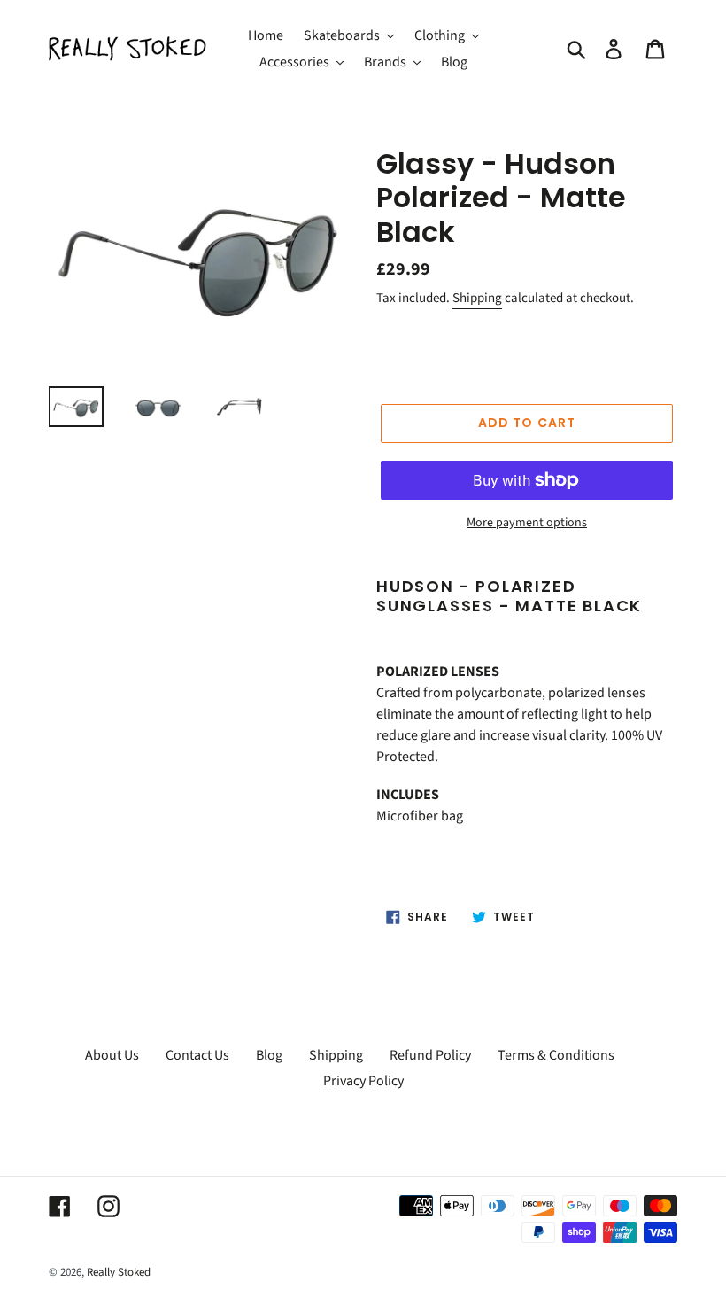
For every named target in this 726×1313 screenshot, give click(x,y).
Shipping (477, 298)
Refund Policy (430, 1055)
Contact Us (197, 1055)
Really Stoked (119, 1272)
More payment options (527, 523)
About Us (112, 1055)
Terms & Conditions (556, 1055)
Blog (269, 1055)
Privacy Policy (363, 1081)
